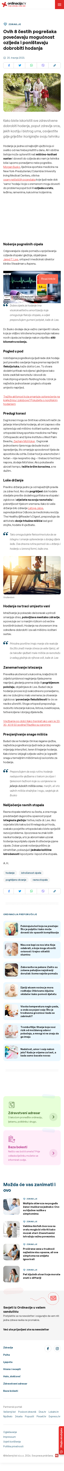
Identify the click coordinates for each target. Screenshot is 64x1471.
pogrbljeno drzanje (16, 879)
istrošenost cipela (31, 872)
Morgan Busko (11, 167)
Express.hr (54, 1416)
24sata (18, 1416)
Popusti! (29, 1416)
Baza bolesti (10, 1390)
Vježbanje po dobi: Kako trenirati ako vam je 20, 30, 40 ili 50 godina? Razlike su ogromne (31, 723)
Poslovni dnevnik (27, 1411)
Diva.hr (42, 1411)
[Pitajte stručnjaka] (61, 1440)
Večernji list (9, 1411)
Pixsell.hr (41, 1416)
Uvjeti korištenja (12, 1441)
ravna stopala (40, 879)
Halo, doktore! (12, 1376)
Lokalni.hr (54, 1411)
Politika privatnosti (13, 1446)
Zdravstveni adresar (15, 1383)
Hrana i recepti (12, 1369)
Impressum (9, 1436)
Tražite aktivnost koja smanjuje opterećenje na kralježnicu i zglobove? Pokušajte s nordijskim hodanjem (31, 400)
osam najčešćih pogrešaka (19, 179)
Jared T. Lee (10, 259)
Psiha (6, 1354)
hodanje (10, 872)
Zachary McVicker (24, 441)
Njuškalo (7, 1416)
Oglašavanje (10, 1432)
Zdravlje (8, 1347)
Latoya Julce (35, 508)
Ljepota (7, 1362)
